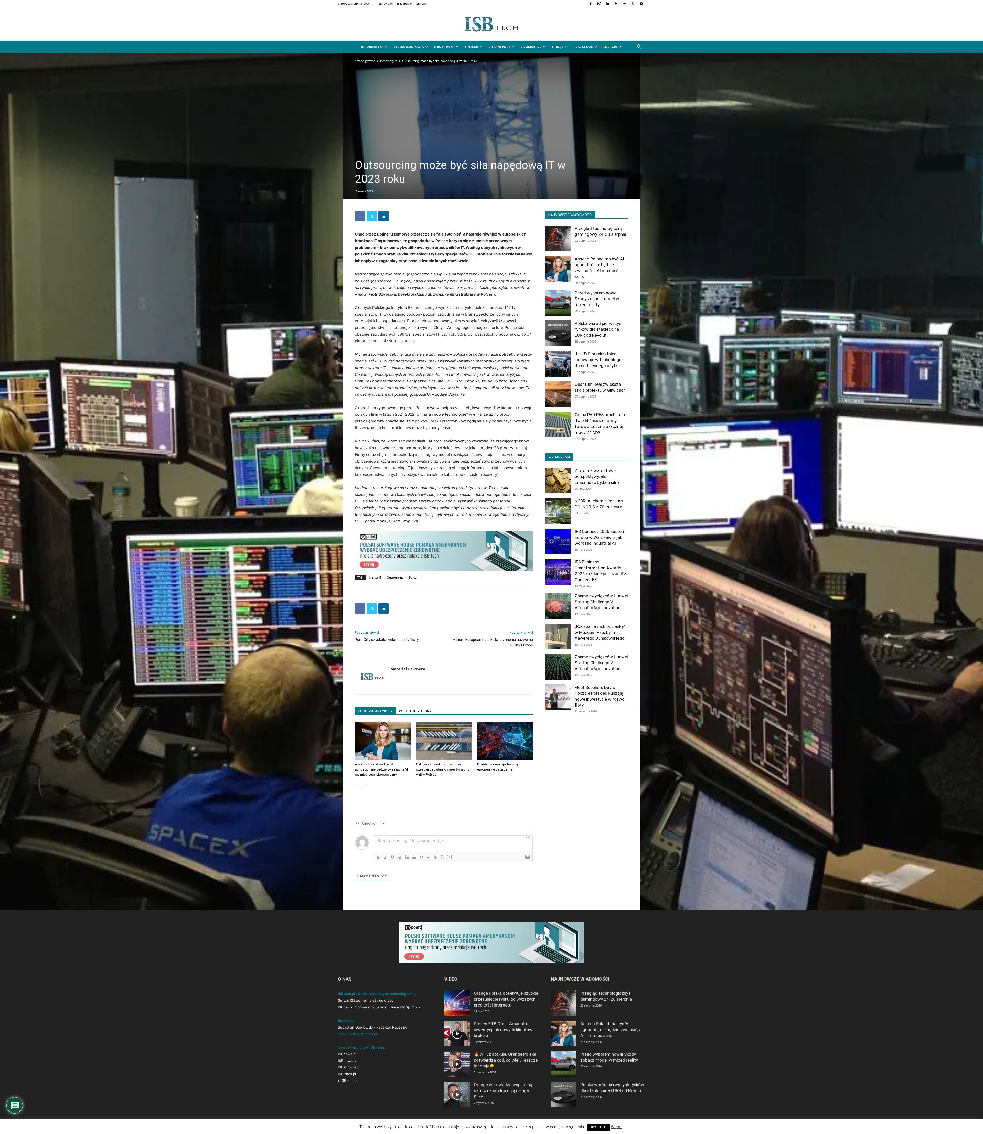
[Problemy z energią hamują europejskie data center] (505, 741)
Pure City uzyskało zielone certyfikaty (387, 639)
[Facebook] (590, 3)
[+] (449, 857)
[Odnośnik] (435, 857)
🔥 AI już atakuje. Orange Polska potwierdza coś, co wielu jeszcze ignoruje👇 (506, 1060)
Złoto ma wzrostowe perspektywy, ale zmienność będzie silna (597, 476)
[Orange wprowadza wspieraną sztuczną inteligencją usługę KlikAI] (457, 1094)
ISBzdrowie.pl (349, 1067)
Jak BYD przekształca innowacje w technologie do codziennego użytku (599, 359)
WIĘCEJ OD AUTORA (415, 711)
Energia (610, 47)
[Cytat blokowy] (421, 857)
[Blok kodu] (428, 857)
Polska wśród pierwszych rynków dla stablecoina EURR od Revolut (599, 329)
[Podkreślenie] (392, 857)
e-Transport (499, 47)
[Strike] (399, 857)
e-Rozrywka (444, 47)
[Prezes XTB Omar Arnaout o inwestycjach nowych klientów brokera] (457, 1033)
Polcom (414, 577)
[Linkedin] (607, 3)
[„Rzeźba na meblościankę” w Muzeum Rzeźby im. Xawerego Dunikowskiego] (558, 636)
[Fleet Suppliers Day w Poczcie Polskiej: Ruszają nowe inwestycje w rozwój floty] (558, 697)
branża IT (375, 577)
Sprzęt (557, 47)
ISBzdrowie (404, 3)
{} (442, 857)
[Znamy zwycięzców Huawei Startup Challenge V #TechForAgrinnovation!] (558, 606)
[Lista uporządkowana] (407, 857)
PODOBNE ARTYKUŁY (375, 711)
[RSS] (616, 3)
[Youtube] (641, 3)
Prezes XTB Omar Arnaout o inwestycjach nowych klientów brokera (503, 1029)
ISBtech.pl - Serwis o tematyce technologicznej (377, 994)
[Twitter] (633, 3)
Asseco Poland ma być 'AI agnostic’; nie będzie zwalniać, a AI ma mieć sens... (611, 1029)
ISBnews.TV (385, 3)
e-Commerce (531, 47)
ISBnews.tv (347, 1060)
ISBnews (421, 3)
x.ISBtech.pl (347, 1080)
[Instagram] (599, 3)
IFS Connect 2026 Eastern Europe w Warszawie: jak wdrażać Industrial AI (600, 537)
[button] (639, 47)
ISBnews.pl (347, 1054)
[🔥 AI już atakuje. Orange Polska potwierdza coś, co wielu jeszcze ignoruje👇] (457, 1064)
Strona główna (365, 61)
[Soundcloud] (624, 3)
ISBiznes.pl (347, 1074)
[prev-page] (358, 785)
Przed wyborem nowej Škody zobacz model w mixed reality (597, 298)
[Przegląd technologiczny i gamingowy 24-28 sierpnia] (558, 238)
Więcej (617, 1126)
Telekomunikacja (409, 47)
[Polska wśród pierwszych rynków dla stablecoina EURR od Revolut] (558, 333)
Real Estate (583, 47)
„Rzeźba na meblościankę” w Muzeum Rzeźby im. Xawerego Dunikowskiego (600, 632)
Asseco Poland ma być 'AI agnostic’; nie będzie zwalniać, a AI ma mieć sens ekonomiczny (381, 769)
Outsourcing (395, 577)
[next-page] (366, 785)
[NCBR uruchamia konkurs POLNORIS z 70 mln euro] (558, 511)
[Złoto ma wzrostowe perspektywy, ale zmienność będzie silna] (558, 480)
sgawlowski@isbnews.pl (357, 1034)
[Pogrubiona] (378, 857)
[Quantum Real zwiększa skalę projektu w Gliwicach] (558, 394)
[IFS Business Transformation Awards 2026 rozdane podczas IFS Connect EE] (558, 572)
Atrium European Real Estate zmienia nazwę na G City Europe (493, 642)
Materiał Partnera (407, 668)
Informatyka (372, 47)
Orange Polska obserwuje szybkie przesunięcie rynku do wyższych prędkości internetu (506, 999)
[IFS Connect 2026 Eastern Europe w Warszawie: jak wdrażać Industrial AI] (558, 541)
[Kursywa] (385, 857)
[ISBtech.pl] (491, 24)
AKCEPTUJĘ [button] (598, 1127)
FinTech (471, 47)
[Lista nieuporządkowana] (414, 857)
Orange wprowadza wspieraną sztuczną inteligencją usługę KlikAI (503, 1090)
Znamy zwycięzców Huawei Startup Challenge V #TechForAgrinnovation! (601, 601)
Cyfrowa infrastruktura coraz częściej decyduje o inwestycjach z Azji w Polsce (443, 769)
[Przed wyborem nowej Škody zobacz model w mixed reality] (558, 303)
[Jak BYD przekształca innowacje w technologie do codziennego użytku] (558, 364)
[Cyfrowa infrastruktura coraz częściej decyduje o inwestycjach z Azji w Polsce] (444, 741)
